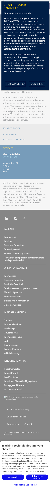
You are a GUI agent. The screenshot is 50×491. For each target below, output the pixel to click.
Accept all (13, 477)
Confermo (37, 84)
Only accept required (37, 477)
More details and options (25, 485)
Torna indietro (15, 84)
